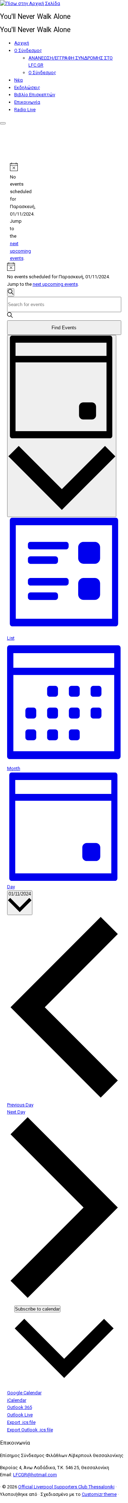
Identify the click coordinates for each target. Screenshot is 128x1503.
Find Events (64, 327)
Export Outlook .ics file (30, 1429)
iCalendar (16, 1400)
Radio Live (25, 109)
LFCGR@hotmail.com (35, 1474)
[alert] (12, 212)
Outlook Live (20, 1414)
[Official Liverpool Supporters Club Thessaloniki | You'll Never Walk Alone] (30, 3)
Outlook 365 (19, 1407)
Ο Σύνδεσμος (28, 50)
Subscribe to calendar (37, 1309)
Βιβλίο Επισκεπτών (34, 94)
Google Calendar (24, 1392)
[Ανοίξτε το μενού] (3, 123)
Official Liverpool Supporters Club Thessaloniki (66, 1486)
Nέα (18, 80)
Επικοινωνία (27, 102)
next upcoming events (20, 251)
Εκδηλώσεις (27, 87)
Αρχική (21, 43)
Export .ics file (21, 1422)
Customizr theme (99, 1494)
